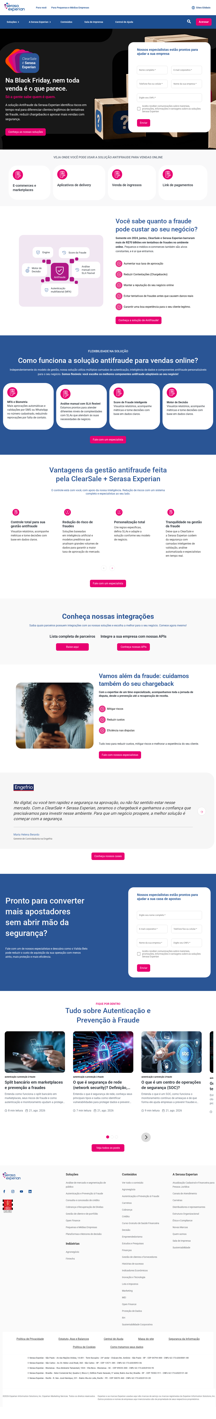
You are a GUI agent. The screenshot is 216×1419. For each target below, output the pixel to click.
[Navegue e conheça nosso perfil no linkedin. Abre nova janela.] (30, 1192)
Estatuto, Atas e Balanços (74, 1339)
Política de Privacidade (30, 1339)
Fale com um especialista (108, 439)
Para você (41, 7)
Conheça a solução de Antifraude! (138, 320)
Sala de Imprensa (182, 1240)
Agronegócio (72, 1252)
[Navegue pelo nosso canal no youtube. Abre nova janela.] (21, 1192)
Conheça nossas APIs (133, 646)
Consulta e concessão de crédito (83, 1200)
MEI (124, 1297)
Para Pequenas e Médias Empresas (70, 7)
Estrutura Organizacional (186, 1213)
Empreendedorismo (132, 1236)
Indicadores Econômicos (135, 1270)
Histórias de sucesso (133, 1263)
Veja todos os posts (108, 1147)
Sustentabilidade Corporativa (137, 1324)
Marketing (127, 1290)
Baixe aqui (72, 646)
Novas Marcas (180, 1227)
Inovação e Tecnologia (133, 1277)
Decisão (126, 1230)
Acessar (204, 21)
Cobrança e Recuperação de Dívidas (84, 1207)
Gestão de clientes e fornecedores (139, 1257)
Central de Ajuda (113, 1339)
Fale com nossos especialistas (120, 755)
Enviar (143, 122)
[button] (189, 22)
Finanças (127, 1250)
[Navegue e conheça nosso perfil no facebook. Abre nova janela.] (4, 1192)
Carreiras (127, 1203)
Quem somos (179, 1234)
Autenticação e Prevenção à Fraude (84, 1193)
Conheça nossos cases (108, 856)
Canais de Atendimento (185, 1193)
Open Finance (73, 1220)
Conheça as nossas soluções (25, 132)
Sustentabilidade (181, 1247)
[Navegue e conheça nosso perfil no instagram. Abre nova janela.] (12, 1192)
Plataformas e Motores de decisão (84, 1234)
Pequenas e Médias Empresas (81, 1227)
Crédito (126, 1216)
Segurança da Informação (184, 1339)
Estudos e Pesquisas (133, 1243)
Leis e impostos (130, 1284)
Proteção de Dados (132, 1311)
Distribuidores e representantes (189, 1207)
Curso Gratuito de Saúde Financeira (140, 1223)
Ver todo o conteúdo (132, 1182)
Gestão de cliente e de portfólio (82, 1213)
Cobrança (127, 1209)
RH (123, 1317)
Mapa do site (146, 1339)
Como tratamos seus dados (126, 1347)
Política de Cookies (84, 1347)
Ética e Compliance (182, 1220)
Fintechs (70, 1258)
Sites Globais (203, 7)
